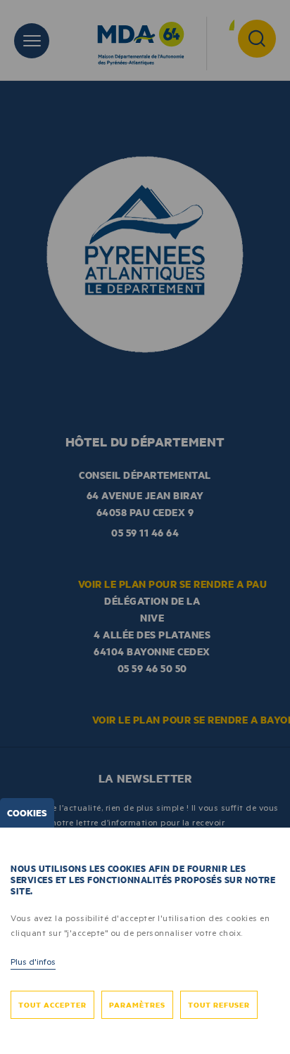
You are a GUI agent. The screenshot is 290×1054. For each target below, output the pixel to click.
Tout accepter (52, 1005)
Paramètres (137, 1005)
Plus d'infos (33, 961)
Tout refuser (219, 1005)
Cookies (27, 812)
